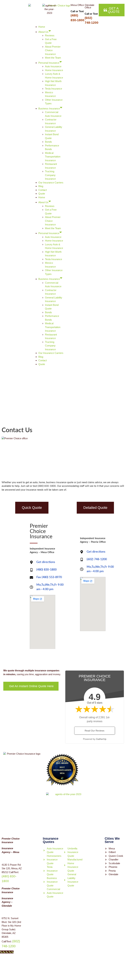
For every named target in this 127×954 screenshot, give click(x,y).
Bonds (48, 141)
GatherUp (101, 739)
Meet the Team (53, 57)
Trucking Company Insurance (50, 175)
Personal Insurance (48, 62)
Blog (40, 186)
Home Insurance (54, 70)
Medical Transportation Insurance (52, 157)
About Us (43, 31)
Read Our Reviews (94, 730)
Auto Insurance (53, 66)
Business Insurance (49, 108)
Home (41, 26)
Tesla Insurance (53, 88)
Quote (41, 193)
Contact (42, 190)
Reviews (49, 35)
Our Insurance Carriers (50, 182)
